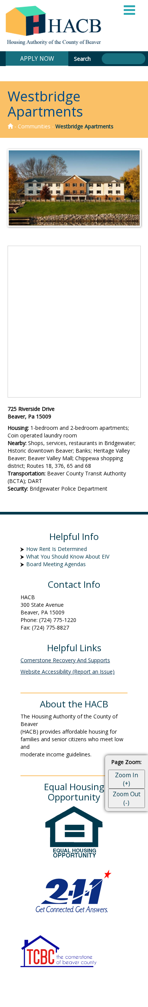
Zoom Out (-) (126, 798)
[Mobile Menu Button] (130, 9)
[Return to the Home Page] (10, 126)
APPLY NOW (37, 56)
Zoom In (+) (126, 779)
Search (83, 58)
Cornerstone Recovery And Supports (65, 660)
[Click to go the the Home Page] (55, 26)
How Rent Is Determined (56, 548)
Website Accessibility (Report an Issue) (67, 671)
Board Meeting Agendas (56, 564)
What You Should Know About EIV (67, 556)
